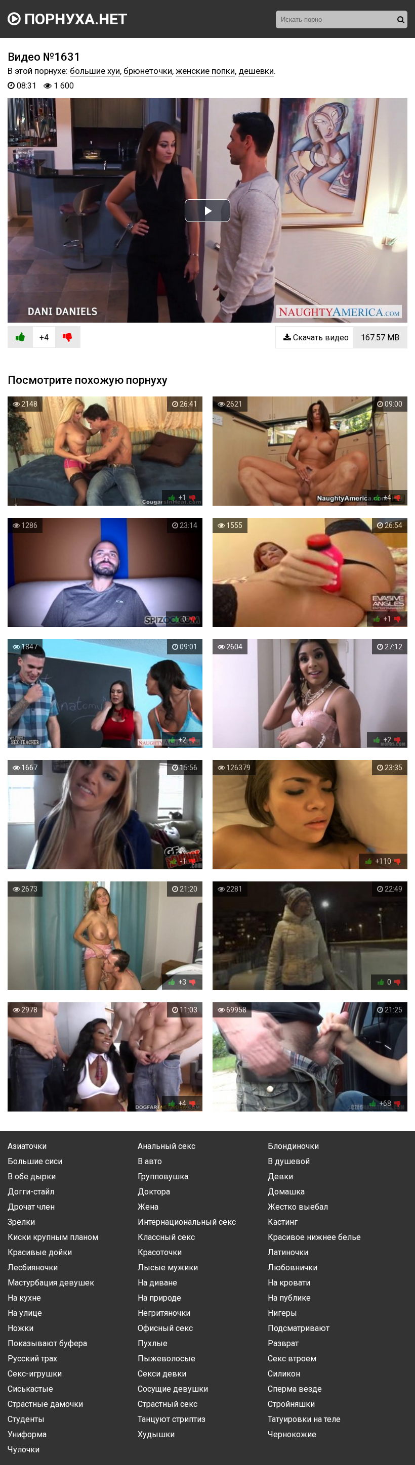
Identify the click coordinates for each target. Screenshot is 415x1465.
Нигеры (282, 1313)
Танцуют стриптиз (171, 1419)
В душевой (289, 1161)
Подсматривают (298, 1328)
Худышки (156, 1434)
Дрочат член (31, 1207)
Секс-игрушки (35, 1374)
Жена (148, 1207)
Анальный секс (166, 1146)
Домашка (286, 1191)
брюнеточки (147, 71)
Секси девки (162, 1374)
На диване (157, 1283)
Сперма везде (295, 1389)
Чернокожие (292, 1434)
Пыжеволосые (166, 1358)
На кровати (289, 1283)
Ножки (20, 1328)
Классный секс (166, 1237)
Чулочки (23, 1449)
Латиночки (288, 1252)
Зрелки (21, 1222)
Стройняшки (291, 1404)
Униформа (27, 1434)
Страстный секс (167, 1404)
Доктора (154, 1191)
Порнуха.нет (74, 19)
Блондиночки (293, 1146)
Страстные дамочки (45, 1404)
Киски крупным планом (53, 1237)
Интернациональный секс (187, 1222)
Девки (280, 1176)
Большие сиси (35, 1161)
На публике (289, 1298)
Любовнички (292, 1267)
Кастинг (283, 1222)
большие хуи (95, 71)
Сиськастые (30, 1389)
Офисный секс (165, 1328)
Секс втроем (292, 1358)
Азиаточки (27, 1146)
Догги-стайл (31, 1191)
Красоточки (160, 1252)
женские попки (205, 71)
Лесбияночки (33, 1267)
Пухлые (153, 1343)
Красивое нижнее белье (314, 1237)
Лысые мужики (168, 1267)
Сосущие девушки (173, 1389)
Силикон (284, 1374)
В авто (150, 1161)
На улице (25, 1313)
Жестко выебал (298, 1207)
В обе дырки (32, 1176)
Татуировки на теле (304, 1419)
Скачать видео (345, 337)
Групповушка (163, 1176)
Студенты (26, 1419)
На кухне (24, 1298)
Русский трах (32, 1358)
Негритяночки (164, 1313)
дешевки (256, 71)
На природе (159, 1298)
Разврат (283, 1343)
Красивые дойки (40, 1252)
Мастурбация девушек (51, 1283)
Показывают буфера (47, 1343)
